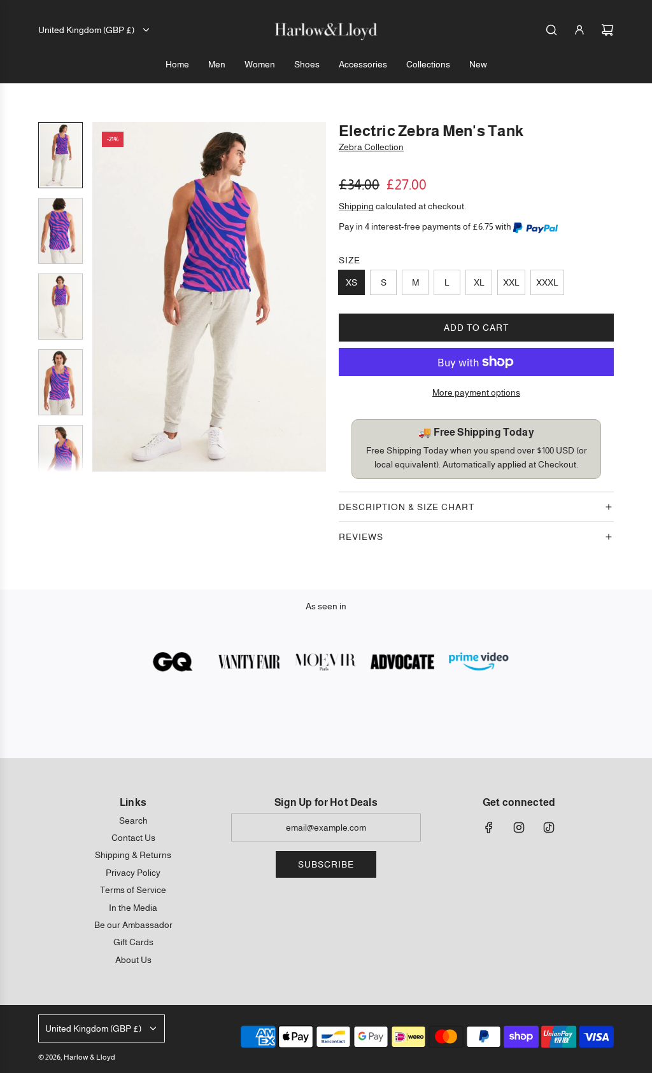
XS (351, 282)
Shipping (356, 206)
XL (479, 282)
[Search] (551, 30)
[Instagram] (519, 827)
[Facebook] (489, 827)
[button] (102, 297)
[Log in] (579, 30)
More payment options (476, 392)
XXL (511, 282)
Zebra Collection (371, 147)
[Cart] (607, 30)
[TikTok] (549, 827)
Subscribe (326, 864)
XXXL (547, 282)
